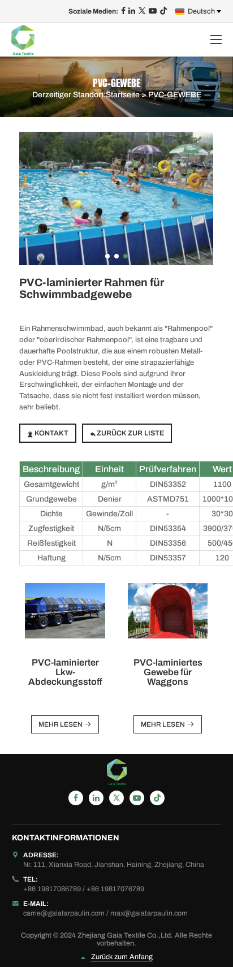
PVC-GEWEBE (174, 94)
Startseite (123, 94)
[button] (107, 256)
